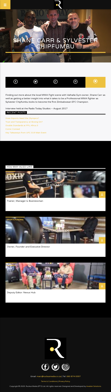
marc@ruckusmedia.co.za (49, 376)
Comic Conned (12, 129)
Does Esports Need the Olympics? (22, 118)
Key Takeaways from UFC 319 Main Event (25, 132)
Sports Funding (15, 220)
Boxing (10, 174)
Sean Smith (56, 185)
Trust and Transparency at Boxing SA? (24, 122)
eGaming (11, 265)
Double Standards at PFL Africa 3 (21, 125)
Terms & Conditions (49, 381)
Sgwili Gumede (56, 231)
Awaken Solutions (93, 386)
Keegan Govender (56, 276)
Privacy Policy (64, 381)
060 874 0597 (73, 376)
